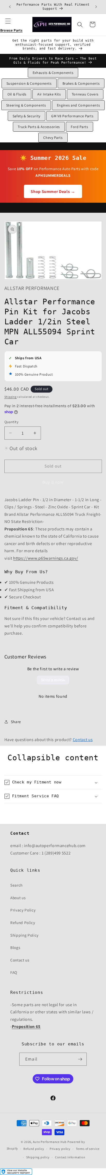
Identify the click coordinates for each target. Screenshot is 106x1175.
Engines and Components (78, 105)
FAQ (13, 972)
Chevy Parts (53, 137)
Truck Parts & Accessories (39, 126)
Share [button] (16, 721)
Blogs (15, 947)
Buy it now (53, 482)
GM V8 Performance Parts (72, 116)
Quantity (11, 421)
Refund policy (33, 1149)
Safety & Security (26, 116)
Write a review (53, 680)
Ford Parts (79, 126)
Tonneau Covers (85, 94)
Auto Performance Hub (50, 1142)
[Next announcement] (96, 7)
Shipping (10, 397)
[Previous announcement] (10, 7)
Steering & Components (26, 105)
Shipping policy (38, 1157)
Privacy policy (60, 1149)
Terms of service (87, 1149)
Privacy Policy (23, 909)
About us (17, 897)
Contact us (83, 739)
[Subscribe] (80, 1059)
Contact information (70, 1157)
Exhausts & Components (53, 72)
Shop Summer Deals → (53, 191)
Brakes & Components (81, 83)
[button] (11, 24)
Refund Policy (22, 922)
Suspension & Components (29, 83)
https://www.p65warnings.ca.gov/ (45, 558)
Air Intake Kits (49, 94)
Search (16, 885)
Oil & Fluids (16, 94)
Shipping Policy (24, 935)
